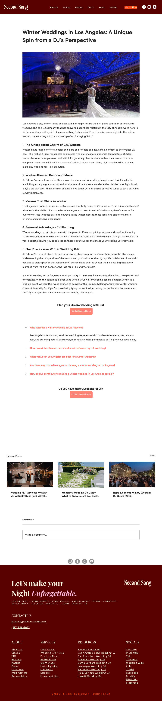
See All (152, 456)
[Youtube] (149, 7)
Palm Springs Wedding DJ (94, 672)
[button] (81, 328)
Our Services (47, 649)
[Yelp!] (154, 7)
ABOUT (17, 642)
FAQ (14, 656)
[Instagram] (144, 7)
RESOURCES (87, 642)
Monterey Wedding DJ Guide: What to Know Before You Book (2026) (80, 494)
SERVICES (47, 642)
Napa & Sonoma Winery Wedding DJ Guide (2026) (132, 494)
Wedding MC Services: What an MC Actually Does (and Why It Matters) (28, 494)
